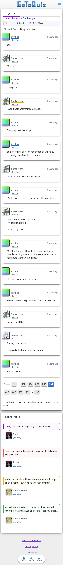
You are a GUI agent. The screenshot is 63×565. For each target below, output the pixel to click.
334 (30, 384)
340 (21, 392)
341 (27, 392)
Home (6, 18)
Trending (39, 560)
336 (44, 384)
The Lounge (28, 18)
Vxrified (15, 37)
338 (7, 392)
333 (23, 384)
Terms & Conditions (31, 540)
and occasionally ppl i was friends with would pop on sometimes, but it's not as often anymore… (30, 481)
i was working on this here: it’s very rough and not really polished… (31, 453)
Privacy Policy (31, 546)
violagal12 (16, 335)
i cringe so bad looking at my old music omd (27, 426)
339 (14, 392)
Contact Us (31, 552)
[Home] (31, 4)
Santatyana (17, 58)
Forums (16, 18)
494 (37, 392)
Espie (16, 434)
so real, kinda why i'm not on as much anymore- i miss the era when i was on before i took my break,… (31, 509)
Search (31, 560)
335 (37, 384)
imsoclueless (20, 490)
